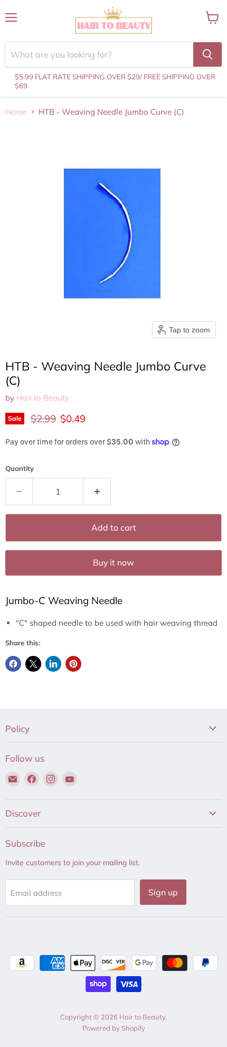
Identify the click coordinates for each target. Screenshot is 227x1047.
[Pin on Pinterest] (73, 664)
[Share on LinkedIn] (53, 664)
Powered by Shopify (113, 1028)
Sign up (163, 892)
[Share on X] (33, 664)
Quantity (19, 468)
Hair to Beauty (42, 398)
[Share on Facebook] (13, 664)
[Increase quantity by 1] (97, 491)
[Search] (207, 54)
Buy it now (113, 562)
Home (16, 111)
